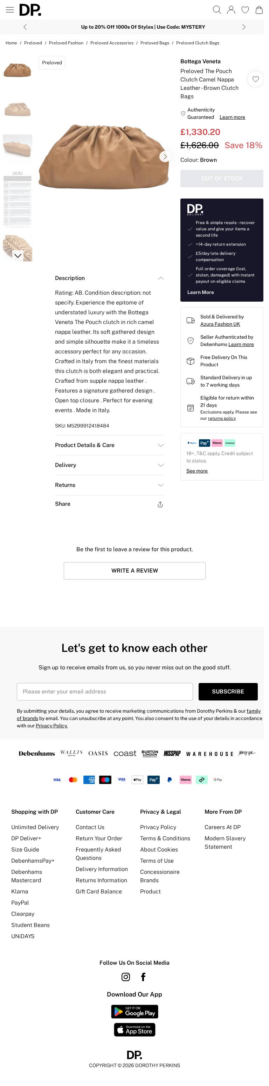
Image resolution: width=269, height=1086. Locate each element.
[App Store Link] (132, 1025)
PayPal (20, 907)
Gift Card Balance (97, 904)
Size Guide (25, 854)
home (11, 43)
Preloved (33, 43)
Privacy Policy (156, 832)
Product (148, 896)
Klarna (19, 896)
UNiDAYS (23, 941)
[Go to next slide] (161, 154)
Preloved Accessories (111, 43)
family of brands (35, 713)
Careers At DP (219, 832)
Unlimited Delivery (35, 832)
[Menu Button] (10, 10)
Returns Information (100, 893)
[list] (103, 154)
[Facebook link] (141, 982)
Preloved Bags (154, 43)
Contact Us (88, 832)
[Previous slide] (22, 27)
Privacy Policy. (80, 721)
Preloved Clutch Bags (197, 43)
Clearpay (22, 918)
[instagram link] (123, 982)
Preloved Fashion (66, 43)
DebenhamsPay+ (33, 865)
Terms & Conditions (163, 843)
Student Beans (30, 930)
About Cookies (156, 854)
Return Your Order (97, 843)
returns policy (226, 438)
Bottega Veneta (197, 61)
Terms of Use (154, 865)
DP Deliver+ (26, 843)
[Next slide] (241, 27)
